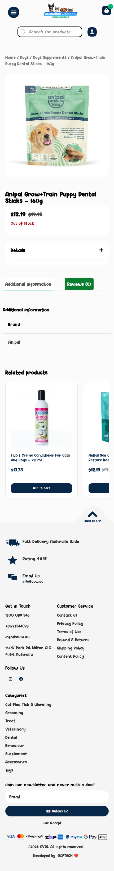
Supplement (16, 754)
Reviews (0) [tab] (79, 284)
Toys (9, 770)
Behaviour (14, 745)
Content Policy (70, 656)
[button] (57, 250)
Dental (11, 737)
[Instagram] (10, 679)
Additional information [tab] (28, 284)
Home (10, 57)
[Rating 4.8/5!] (12, 560)
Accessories (16, 762)
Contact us (67, 615)
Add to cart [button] (41, 488)
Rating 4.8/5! (35, 558)
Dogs (24, 57)
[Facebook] (21, 679)
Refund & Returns (73, 640)
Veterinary (15, 729)
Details (18, 250)
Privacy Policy (70, 623)
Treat (10, 721)
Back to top (93, 521)
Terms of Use (69, 631)
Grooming (14, 712)
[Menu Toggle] (13, 12)
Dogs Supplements (50, 57)
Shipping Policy (70, 648)
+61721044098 (17, 626)
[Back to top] (92, 514)
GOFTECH (65, 855)
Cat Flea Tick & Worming (28, 704)
